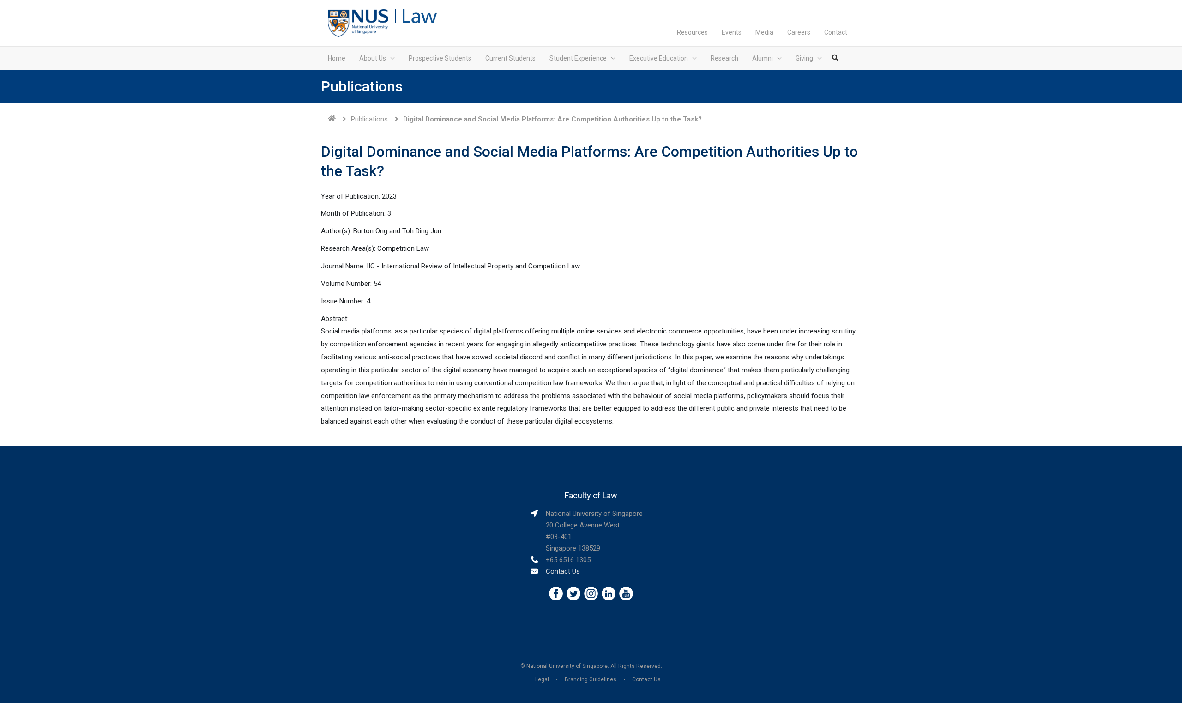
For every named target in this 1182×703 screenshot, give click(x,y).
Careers (798, 32)
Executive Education (658, 58)
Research (724, 58)
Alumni (762, 58)
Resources (692, 32)
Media (764, 32)
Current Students (510, 58)
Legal (542, 679)
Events (732, 32)
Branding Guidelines (590, 679)
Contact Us (563, 571)
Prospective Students (440, 58)
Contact (835, 32)
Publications (369, 119)
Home (336, 58)
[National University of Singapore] (358, 22)
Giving (804, 58)
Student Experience (578, 58)
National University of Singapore (567, 666)
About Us (372, 58)
